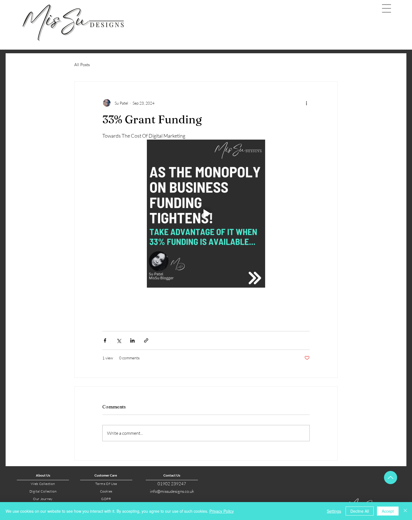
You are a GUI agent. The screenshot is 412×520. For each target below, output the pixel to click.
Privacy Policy (221, 511)
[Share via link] (146, 340)
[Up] (390, 477)
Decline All (359, 511)
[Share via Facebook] (105, 340)
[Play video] (206, 214)
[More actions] (306, 103)
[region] (387, 16)
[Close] (405, 511)
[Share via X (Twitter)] (118, 340)
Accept (388, 511)
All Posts (82, 64)
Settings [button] (334, 511)
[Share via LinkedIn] (132, 340)
